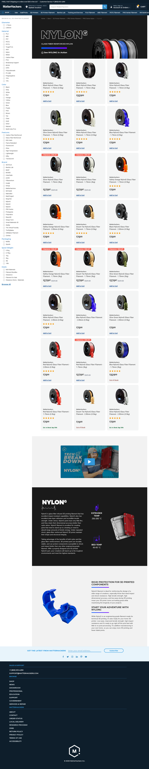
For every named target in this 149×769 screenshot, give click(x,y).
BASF (7, 170)
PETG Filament (115, 12)
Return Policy (16, 731)
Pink (7, 111)
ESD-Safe (9, 140)
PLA (7, 34)
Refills (8, 241)
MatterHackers (11, 188)
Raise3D (8, 217)
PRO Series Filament (130, 12)
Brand (4, 162)
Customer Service (46, 2)
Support (13, 698)
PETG (8, 42)
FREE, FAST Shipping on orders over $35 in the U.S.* (20, 2)
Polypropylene (10, 76)
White (8, 92)
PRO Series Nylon (88, 18)
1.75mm (8, 25)
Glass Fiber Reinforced (13, 138)
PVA (7, 60)
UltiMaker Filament (12, 233)
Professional (15, 691)
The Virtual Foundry (12, 228)
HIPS (7, 68)
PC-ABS (8, 73)
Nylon (8, 52)
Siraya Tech (10, 220)
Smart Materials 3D (12, 222)
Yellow (8, 100)
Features (5, 132)
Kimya (8, 186)
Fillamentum (10, 180)
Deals (4, 267)
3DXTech (9, 165)
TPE (7, 81)
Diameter (6, 22)
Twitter (68, 657)
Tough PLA (9, 47)
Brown (8, 113)
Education (14, 694)
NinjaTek (9, 199)
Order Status (15, 718)
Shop (11, 681)
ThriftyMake (10, 230)
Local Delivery (16, 722)
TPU (7, 78)
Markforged (10, 196)
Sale (16, 12)
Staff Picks (24, 12)
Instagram (72, 657)
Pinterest (81, 657)
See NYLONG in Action (55, 52)
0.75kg (8, 253)
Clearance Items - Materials (15, 280)
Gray (7, 90)
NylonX (8, 207)
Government (15, 701)
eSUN (8, 178)
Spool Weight (7, 248)
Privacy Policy (16, 735)
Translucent (10, 159)
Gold (7, 121)
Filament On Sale (11, 277)
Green (8, 103)
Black (8, 87)
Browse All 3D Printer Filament (15, 18)
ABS (7, 36)
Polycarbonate (10, 70)
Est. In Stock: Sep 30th (50, 427)
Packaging (6, 239)
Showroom (14, 688)
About (12, 712)
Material (5, 31)
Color (4, 84)
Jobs (11, 728)
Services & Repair (17, 704)
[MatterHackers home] (12, 7)
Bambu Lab (61, 12)
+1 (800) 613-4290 (59, 2)
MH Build (9, 191)
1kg (7, 255)
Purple (8, 108)
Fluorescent (10, 145)
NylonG (8, 201)
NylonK (8, 204)
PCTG (8, 44)
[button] (36, 6)
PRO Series (9, 209)
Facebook (63, 657)
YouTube (86, 657)
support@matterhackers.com (23, 673)
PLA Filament (90, 12)
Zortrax (8, 235)
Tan (7, 116)
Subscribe (114, 651)
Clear (7, 118)
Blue (7, 105)
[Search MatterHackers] (104, 7)
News (12, 685)
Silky (7, 156)
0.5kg (7, 250)
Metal (8, 55)
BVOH (8, 65)
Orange (8, 97)
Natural (8, 126)
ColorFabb (9, 175)
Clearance (9, 275)
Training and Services (75, 12)
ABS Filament (102, 12)
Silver (7, 124)
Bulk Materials (10, 269)
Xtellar (8, 225)
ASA (7, 49)
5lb (7, 261)
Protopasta (9, 212)
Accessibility (15, 741)
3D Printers (34, 12)
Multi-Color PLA (11, 129)
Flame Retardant (11, 143)
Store (49, 18)
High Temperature (12, 151)
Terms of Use (15, 738)
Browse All (6, 284)
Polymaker (9, 214)
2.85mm (8, 28)
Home (43, 18)
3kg (7, 258)
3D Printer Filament (48, 12)
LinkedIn (77, 657)
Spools (8, 244)
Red (7, 95)
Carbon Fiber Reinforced (14, 135)
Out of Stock (113, 380)
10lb (7, 263)
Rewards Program (18, 725)
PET (7, 39)
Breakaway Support (12, 63)
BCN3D (8, 172)
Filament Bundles (11, 272)
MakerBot (9, 193)
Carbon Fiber (10, 57)
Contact (13, 715)
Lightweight (10, 153)
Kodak (8, 183)
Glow (7, 148)
